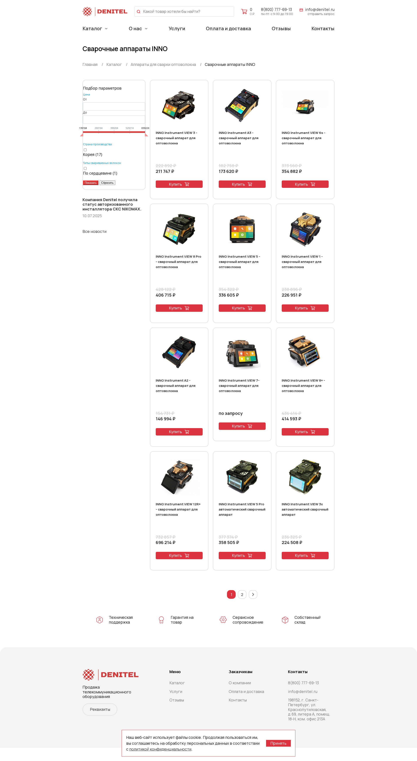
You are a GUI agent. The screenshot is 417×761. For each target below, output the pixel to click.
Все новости (94, 231)
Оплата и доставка (228, 28)
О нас (135, 28)
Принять (278, 743)
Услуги (177, 28)
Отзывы (281, 28)
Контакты (322, 28)
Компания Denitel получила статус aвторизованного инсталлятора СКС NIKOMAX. (112, 204)
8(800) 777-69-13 (276, 9)
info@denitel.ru (319, 9)
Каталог (92, 28)
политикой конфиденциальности (160, 749)
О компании (240, 682)
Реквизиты (100, 709)
